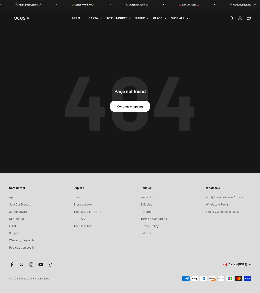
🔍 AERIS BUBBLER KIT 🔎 (24, 4)
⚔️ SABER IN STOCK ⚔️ (132, 4)
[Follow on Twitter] (21, 264)
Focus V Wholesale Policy (222, 211)
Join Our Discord (20, 204)
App (11, 197)
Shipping (146, 204)
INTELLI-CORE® (116, 18)
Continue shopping (130, 106)
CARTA (93, 18)
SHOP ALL (178, 18)
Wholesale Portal (217, 204)
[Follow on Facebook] (11, 264)
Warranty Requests (22, 240)
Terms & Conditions (154, 218)
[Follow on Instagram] (31, 264)
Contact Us (16, 218)
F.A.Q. (13, 226)
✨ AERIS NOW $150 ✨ (79, 4)
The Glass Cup (83, 226)
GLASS (158, 18)
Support (14, 233)
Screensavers (18, 211)
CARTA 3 (79, 218)
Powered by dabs (39, 278)
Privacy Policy (150, 226)
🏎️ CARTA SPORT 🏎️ (185, 4)
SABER (140, 18)
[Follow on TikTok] (50, 264)
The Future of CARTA (88, 211)
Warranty (147, 197)
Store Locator (83, 204)
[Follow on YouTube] (40, 264)
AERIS (76, 18)
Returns (146, 211)
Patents (146, 233)
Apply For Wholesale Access (224, 197)
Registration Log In (22, 247)
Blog (77, 197)
